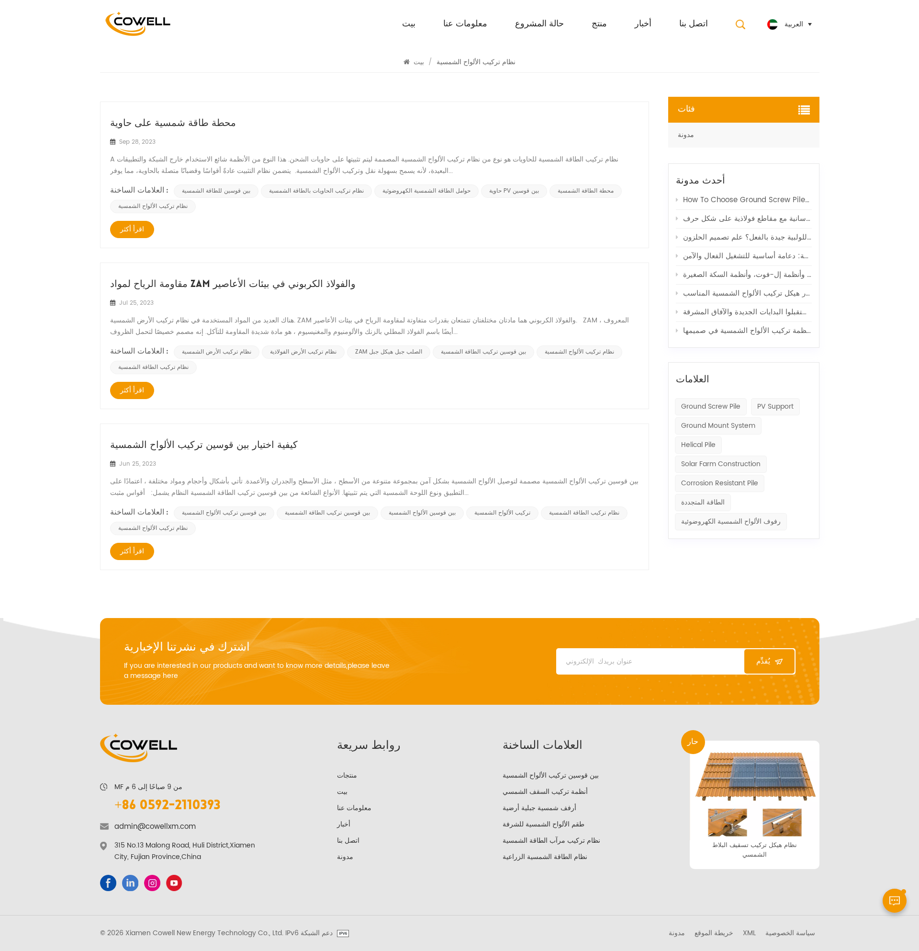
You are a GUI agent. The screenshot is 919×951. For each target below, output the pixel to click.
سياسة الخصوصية (790, 933)
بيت (408, 24)
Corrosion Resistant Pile (719, 483)
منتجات (347, 775)
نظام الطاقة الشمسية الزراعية (545, 856)
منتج (599, 24)
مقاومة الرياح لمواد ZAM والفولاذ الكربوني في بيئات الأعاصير (233, 284)
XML (749, 933)
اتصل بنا (693, 24)
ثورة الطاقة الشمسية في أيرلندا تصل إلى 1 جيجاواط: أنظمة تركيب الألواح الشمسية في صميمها (747, 331)
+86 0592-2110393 (167, 806)
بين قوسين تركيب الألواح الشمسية (224, 512)
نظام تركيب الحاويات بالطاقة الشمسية (316, 190)
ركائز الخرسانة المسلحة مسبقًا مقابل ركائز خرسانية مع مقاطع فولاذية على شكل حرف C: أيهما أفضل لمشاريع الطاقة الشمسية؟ (747, 219)
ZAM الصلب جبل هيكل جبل (388, 351)
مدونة (686, 134)
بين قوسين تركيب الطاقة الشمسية (483, 351)
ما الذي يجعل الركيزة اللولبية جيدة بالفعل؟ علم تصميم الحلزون (747, 237)
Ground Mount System (718, 425)
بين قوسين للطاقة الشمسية (216, 190)
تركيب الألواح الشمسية (502, 512)
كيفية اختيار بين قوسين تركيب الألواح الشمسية (204, 445)
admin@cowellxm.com (155, 827)
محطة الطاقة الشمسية (586, 190)
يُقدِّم (763, 661)
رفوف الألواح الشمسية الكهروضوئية (731, 521)
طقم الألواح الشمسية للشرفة (543, 824)
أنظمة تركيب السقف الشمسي (545, 791)
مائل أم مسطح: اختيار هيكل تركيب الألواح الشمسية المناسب (747, 293)
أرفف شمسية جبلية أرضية (539, 808)
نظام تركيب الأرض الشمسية (216, 351)
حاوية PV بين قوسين (514, 190)
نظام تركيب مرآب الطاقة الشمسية (551, 840)
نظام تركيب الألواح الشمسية (153, 206)
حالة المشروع (539, 24)
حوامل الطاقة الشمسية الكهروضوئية (426, 190)
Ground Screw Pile (710, 406)
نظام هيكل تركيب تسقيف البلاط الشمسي (754, 849)
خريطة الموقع (714, 933)
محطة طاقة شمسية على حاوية (173, 123)
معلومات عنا (465, 24)
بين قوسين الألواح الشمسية (422, 512)
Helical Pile (698, 444)
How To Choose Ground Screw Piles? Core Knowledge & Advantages (747, 200)
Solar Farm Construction (721, 464)
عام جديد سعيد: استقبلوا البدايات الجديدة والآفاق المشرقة (747, 312)
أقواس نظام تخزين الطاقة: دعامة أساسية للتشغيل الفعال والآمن (747, 256)
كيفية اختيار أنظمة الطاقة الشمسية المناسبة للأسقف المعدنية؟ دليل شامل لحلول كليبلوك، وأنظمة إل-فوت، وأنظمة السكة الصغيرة (747, 275)
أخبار (643, 24)
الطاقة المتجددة (703, 502)
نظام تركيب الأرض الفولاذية (303, 351)
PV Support (775, 406)
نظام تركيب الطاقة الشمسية (153, 367)
